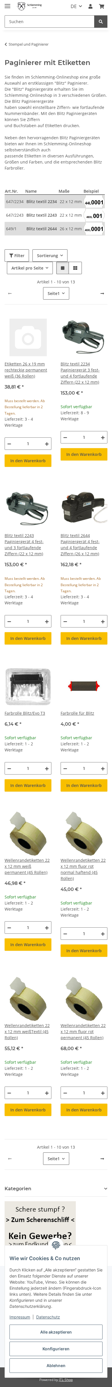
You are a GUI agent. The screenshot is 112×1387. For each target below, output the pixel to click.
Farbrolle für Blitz (77, 713)
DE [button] (74, 6)
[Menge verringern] (9, 444)
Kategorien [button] (18, 1188)
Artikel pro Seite (27, 268)
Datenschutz (48, 1316)
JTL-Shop (66, 1379)
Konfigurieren (56, 1348)
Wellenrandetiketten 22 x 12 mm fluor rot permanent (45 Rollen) (83, 1031)
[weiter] (102, 293)
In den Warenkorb (28, 460)
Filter (18, 255)
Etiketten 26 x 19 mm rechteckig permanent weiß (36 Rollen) (26, 370)
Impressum (19, 1316)
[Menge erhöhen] (47, 444)
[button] (90, 6)
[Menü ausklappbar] (7, 3)
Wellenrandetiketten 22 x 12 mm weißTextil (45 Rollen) (27, 1031)
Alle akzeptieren (56, 1332)
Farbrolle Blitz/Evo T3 (25, 713)
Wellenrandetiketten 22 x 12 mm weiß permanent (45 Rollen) (27, 866)
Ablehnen (56, 1365)
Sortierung (47, 255)
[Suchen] (100, 21)
